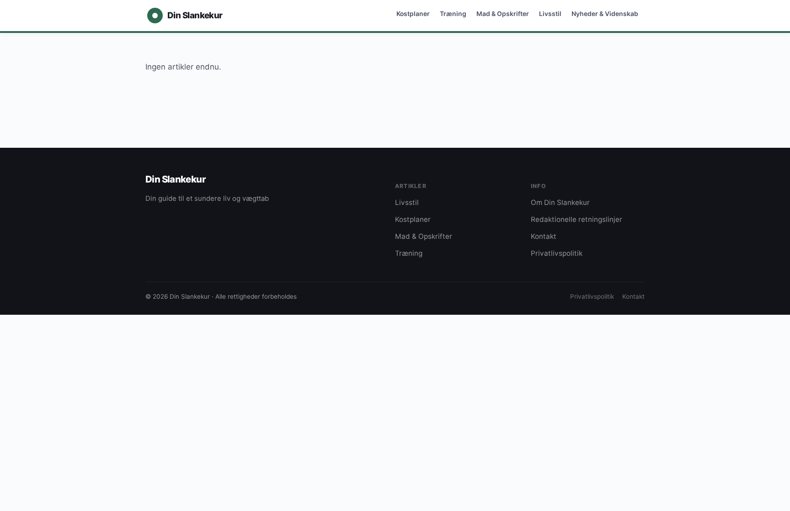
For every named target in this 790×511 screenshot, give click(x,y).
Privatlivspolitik (556, 253)
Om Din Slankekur (560, 202)
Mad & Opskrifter (502, 13)
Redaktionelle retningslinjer (576, 219)
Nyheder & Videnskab (604, 13)
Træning (453, 13)
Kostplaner (413, 13)
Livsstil (550, 13)
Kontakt (543, 236)
